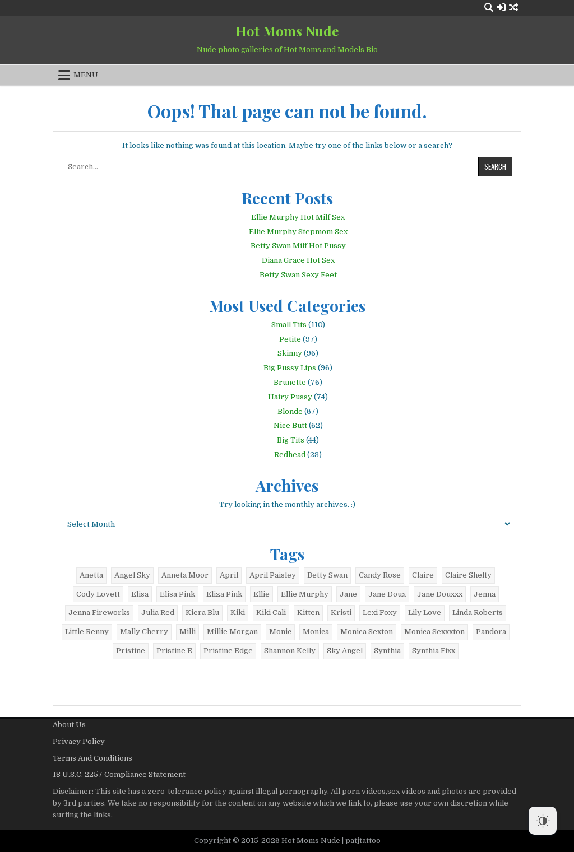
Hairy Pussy (290, 397)
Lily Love (424, 612)
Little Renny (87, 631)
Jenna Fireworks (99, 612)
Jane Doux (387, 594)
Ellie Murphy (304, 594)
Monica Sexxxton (434, 631)
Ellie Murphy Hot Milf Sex (298, 217)
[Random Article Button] (513, 7)
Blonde (290, 411)
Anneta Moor (185, 575)
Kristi (341, 612)
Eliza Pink (224, 594)
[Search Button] (488, 7)
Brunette (290, 382)
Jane (348, 594)
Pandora (491, 631)
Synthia (387, 650)
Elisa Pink (177, 594)
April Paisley (272, 575)
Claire (423, 575)
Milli (187, 631)
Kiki (237, 612)
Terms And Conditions (92, 758)
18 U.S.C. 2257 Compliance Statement (119, 774)
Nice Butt (290, 425)
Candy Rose (380, 575)
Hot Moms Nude (287, 31)
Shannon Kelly (290, 650)
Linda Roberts (477, 612)
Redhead (289, 454)
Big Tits (290, 440)
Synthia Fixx (433, 650)
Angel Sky (132, 575)
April (229, 575)
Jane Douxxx (439, 594)
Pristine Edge (228, 650)
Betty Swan (327, 575)
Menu (85, 75)
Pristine (130, 650)
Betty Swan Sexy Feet (298, 275)
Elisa (140, 594)
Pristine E (174, 650)
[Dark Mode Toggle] (542, 820)
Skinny (289, 353)
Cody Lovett (98, 594)
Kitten (308, 612)
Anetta (91, 575)
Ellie (261, 594)
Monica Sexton (366, 631)
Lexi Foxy (380, 612)
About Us (69, 724)
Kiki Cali (271, 612)
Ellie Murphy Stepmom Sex (298, 231)
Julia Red (157, 612)
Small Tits (289, 324)
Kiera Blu (202, 612)
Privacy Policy (79, 741)
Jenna (485, 594)
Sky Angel (345, 650)
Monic (280, 631)
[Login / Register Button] (501, 7)
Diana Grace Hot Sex (298, 260)
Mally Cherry (144, 631)
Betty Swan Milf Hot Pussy (298, 245)
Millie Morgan (232, 631)
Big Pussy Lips (289, 368)
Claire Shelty (468, 575)
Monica (316, 631)
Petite (290, 339)
